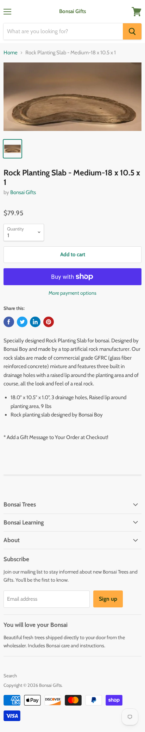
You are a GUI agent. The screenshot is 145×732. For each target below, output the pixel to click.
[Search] (132, 31)
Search (10, 675)
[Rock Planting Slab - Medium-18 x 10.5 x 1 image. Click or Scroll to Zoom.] (72, 98)
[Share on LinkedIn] (35, 322)
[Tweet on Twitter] (22, 322)
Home (11, 53)
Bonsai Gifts (23, 192)
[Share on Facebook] (9, 322)
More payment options (72, 293)
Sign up (108, 598)
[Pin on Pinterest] (48, 322)
